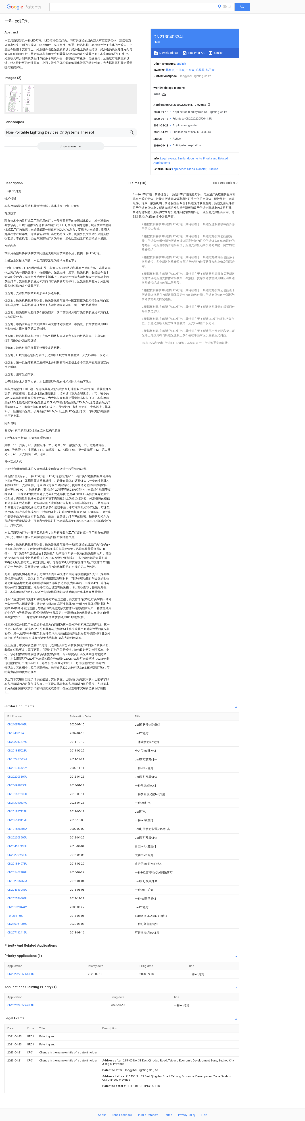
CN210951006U (17, 923)
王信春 (180, 70)
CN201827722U (17, 811)
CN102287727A (17, 759)
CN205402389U (17, 872)
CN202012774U (17, 741)
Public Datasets (148, 1115)
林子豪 (210, 70)
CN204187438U (17, 846)
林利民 (170, 70)
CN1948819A (15, 733)
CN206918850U (17, 785)
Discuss (213, 169)
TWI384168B (15, 915)
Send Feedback (122, 1115)
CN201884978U (17, 863)
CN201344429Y (17, 768)
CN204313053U (17, 889)
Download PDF (169, 52)
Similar (218, 52)
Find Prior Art (196, 52)
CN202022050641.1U (20, 974)
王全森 (190, 70)
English (181, 63)
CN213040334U (17, 802)
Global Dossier (196, 169)
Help (204, 1115)
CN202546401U (17, 898)
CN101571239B (17, 794)
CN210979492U (17, 724)
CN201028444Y (17, 907)
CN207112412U (17, 932)
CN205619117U (17, 820)
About (102, 1115)
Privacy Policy (186, 1115)
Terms (168, 1115)
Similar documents (190, 158)
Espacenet (179, 169)
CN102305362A (17, 881)
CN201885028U (17, 750)
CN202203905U (17, 837)
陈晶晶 (200, 70)
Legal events (168, 158)
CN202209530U (17, 855)
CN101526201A (17, 828)
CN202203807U (17, 776)
